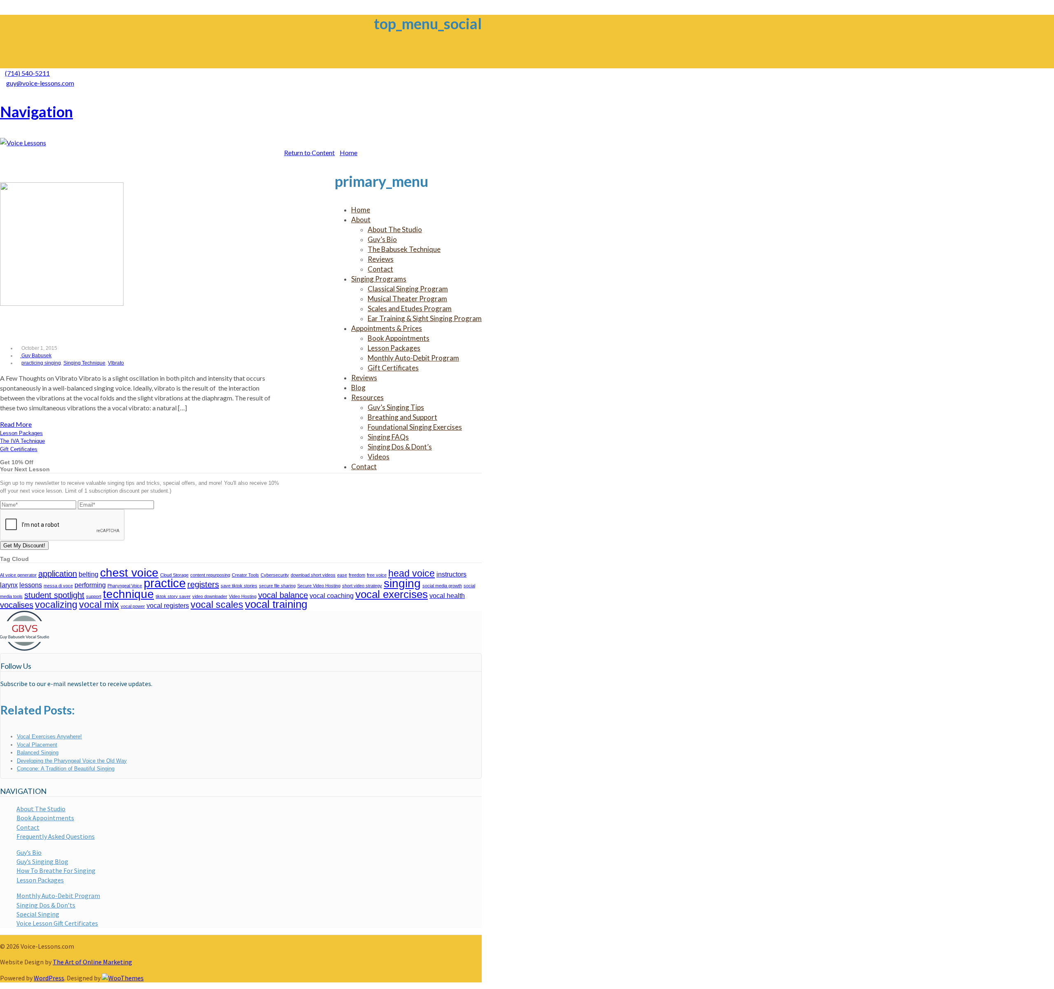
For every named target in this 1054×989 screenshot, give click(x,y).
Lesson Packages (21, 433)
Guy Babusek (35, 355)
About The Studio (40, 809)
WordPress (49, 978)
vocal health (447, 595)
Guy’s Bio (29, 852)
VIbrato (116, 363)
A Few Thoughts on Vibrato (81, 326)
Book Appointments (45, 818)
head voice (411, 573)
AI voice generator (18, 574)
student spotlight (54, 595)
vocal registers (168, 605)
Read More (16, 424)
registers (203, 584)
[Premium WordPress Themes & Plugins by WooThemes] (123, 978)
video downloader (209, 596)
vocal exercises (391, 594)
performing (90, 585)
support (93, 596)
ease (342, 574)
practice (165, 583)
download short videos (313, 574)
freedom (357, 574)
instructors (451, 574)
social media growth (442, 585)
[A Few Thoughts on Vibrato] (62, 303)
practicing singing (41, 363)
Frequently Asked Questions (55, 836)
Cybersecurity (275, 574)
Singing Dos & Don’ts (45, 905)
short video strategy (362, 585)
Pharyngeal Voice (124, 585)
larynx (9, 585)
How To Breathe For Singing (56, 870)
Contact (28, 827)
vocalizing (56, 604)
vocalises (16, 605)
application (57, 573)
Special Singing (37, 914)
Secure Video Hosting (318, 585)
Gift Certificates (18, 449)
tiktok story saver (173, 596)
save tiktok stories (239, 585)
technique (128, 594)
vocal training (276, 604)
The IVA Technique (22, 441)
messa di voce (58, 585)
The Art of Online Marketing (92, 962)
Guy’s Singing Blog (42, 861)
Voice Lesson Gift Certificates (57, 923)
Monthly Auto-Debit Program (58, 895)
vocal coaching (332, 595)
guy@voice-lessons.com (40, 83)
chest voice (129, 572)
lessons (30, 585)
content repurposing (210, 574)
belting (88, 574)
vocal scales (217, 604)
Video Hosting (243, 596)
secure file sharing (277, 585)
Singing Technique (84, 363)
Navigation (36, 111)
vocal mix (99, 604)
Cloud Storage (174, 574)
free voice (377, 574)
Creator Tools (245, 574)
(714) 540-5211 (27, 73)
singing (402, 583)
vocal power (133, 606)
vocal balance (283, 595)
